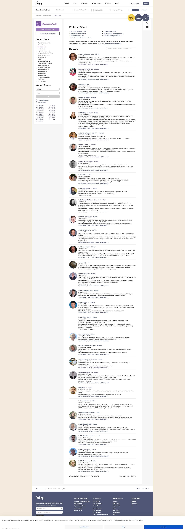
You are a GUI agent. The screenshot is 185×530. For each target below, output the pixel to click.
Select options (41, 508)
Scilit (114, 508)
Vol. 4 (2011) (51, 114)
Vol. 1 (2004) (51, 119)
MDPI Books (116, 503)
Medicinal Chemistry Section (78, 31)
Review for (48, 33)
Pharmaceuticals (46, 15)
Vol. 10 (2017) (39, 121)
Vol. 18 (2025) (39, 107)
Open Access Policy (79, 506)
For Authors (96, 501)
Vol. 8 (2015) (51, 107)
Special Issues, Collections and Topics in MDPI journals (93, 64)
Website (97, 54)
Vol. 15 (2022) (39, 112)
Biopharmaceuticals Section (78, 33)
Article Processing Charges (82, 501)
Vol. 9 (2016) (51, 105)
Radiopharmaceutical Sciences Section (81, 38)
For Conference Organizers (100, 514)
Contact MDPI (78, 508)
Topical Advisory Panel (44, 51)
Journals (66, 3)
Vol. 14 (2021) (39, 114)
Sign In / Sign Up (135, 3)
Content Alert (145, 489)
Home (44, 43)
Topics (75, 3)
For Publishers (97, 510)
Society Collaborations (44, 77)
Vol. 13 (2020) (39, 116)
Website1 (94, 133)
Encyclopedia (116, 512)
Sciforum (115, 501)
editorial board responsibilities (113, 43)
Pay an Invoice (78, 503)
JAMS (114, 514)
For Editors (96, 506)
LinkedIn (134, 501)
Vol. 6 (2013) (51, 110)
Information (84, 3)
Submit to (48, 29)
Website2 (101, 133)
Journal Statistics (42, 71)
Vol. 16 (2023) (39, 110)
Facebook (134, 503)
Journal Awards (42, 75)
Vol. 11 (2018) (39, 119)
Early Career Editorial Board (45, 53)
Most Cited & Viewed (43, 69)
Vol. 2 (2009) (51, 117)
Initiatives (108, 3)
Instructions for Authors (44, 55)
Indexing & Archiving (43, 65)
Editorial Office (42, 81)
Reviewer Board (42, 49)
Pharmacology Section (110, 31)
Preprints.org (116, 506)
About (116, 3)
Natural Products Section (77, 36)
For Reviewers (97, 503)
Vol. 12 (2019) (39, 117)
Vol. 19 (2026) (39, 105)
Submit (146, 3)
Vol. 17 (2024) (39, 109)
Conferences (41, 79)
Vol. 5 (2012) (51, 112)
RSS (138, 489)
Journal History (42, 73)
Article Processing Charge (45, 63)
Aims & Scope (41, 45)
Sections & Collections (44, 61)
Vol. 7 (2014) (51, 109)
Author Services (96, 3)
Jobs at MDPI (78, 510)
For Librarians (97, 508)
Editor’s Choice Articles (44, 67)
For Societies (97, 512)
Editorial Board (57, 15)
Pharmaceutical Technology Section (113, 33)
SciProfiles (116, 510)
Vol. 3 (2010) (51, 116)
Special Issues (42, 57)
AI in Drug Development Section (112, 36)
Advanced (144, 10)
